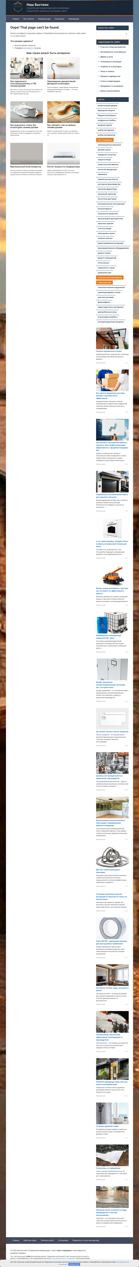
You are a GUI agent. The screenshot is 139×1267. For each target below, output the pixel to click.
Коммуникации (44, 19)
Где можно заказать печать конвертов (112, 732)
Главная (15, 19)
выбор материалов (106, 135)
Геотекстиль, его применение (108, 1168)
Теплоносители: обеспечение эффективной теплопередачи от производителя (109, 1037)
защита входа (104, 159)
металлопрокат (105, 209)
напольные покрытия (108, 213)
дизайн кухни (104, 150)
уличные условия (106, 297)
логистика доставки (107, 199)
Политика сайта (47, 1240)
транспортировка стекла (109, 292)
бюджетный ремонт (107, 115)
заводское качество (107, 154)
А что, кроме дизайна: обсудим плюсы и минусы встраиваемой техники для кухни (112, 544)
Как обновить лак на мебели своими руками (61, 126)
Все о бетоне (28, 19)
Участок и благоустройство (113, 47)
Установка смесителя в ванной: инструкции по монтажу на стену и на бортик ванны (111, 896)
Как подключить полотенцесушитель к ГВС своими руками (23, 83)
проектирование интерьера (110, 243)
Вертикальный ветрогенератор (25, 166)
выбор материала (106, 130)
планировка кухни (106, 233)
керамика (102, 174)
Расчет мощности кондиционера (63, 166)
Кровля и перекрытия (110, 76)
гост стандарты (105, 140)
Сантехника (59, 19)
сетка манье (103, 263)
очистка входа (104, 228)
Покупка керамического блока (109, 351)
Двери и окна (106, 57)
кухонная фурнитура (107, 189)
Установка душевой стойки (107, 1126)
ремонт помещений (107, 258)
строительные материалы (110, 277)
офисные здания (105, 223)
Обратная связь (29, 1240)
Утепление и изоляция (110, 61)
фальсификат (104, 302)
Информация (74, 19)
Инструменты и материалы (113, 52)
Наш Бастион (38, 5)
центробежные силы (107, 312)
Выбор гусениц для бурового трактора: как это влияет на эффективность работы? (112, 591)
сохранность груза (106, 268)
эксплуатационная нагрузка (111, 322)
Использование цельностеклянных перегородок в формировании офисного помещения (110, 823)
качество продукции (107, 169)
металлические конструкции (111, 204)
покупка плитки (105, 238)
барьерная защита (106, 110)
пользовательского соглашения (63, 1258)
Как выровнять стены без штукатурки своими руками (24, 126)
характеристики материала (111, 307)
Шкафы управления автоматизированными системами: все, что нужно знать (110, 684)
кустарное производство (109, 184)
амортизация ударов (107, 105)
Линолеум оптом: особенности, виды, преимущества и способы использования (111, 1212)
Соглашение (63, 1240)
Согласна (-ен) (74, 1264)
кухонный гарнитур (107, 194)
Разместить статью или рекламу (85, 1240)
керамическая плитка (108, 179)
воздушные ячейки (107, 120)
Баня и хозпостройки (110, 91)
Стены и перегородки (110, 81)
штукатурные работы (108, 317)
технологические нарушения (111, 287)
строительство (104, 282)
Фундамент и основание (111, 86)
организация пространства (110, 218)
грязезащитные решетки (109, 145)
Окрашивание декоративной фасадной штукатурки (61, 82)
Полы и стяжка (107, 71)
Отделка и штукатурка (111, 66)
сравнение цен (104, 272)
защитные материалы (108, 164)
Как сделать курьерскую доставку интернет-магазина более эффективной (110, 395)
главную (29, 48)
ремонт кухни (104, 253)
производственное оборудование (113, 248)
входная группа (105, 125)
